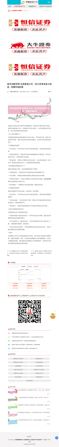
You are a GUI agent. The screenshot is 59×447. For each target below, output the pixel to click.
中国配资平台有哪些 (18, 373)
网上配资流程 (39, 366)
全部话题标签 (29, 380)
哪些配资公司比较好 (18, 362)
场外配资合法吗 (39, 373)
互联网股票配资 (39, 362)
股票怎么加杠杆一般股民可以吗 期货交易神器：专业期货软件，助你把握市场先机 (41, 253)
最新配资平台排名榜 (18, 358)
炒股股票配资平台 (19, 6)
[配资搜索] (49, 2)
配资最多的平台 (39, 358)
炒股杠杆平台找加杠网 (45, 6)
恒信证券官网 (46, 10)
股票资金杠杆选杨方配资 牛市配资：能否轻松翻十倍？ (25, 348)
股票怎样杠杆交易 (18, 369)
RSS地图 (45, 439)
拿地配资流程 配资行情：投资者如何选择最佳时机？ (24, 340)
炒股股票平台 (32, 6)
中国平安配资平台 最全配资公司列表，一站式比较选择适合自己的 (27, 337)
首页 (9, 6)
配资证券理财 (18, 377)
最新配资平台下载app (39, 369)
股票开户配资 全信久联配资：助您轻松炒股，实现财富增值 (26, 344)
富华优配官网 (34, 91)
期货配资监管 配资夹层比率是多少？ (20, 333)
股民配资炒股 (39, 377)
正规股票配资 (18, 366)
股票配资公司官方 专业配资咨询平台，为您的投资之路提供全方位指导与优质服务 (17, 253)
